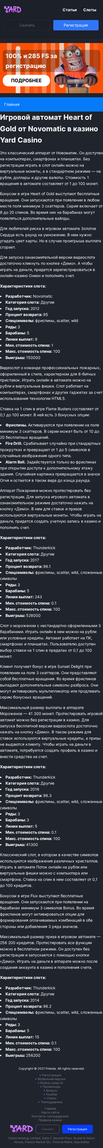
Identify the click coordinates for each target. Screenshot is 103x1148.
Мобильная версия (51, 1079)
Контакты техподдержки (50, 1116)
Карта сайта (50, 1112)
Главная (50, 1108)
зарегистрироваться (72, 269)
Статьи (70, 9)
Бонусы (51, 1090)
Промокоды (51, 1087)
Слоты (89, 9)
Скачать (27, 25)
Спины (51, 1098)
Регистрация (76, 25)
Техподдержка (51, 1102)
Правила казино (50, 1120)
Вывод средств (51, 1083)
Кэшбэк (51, 1094)
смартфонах (39, 392)
